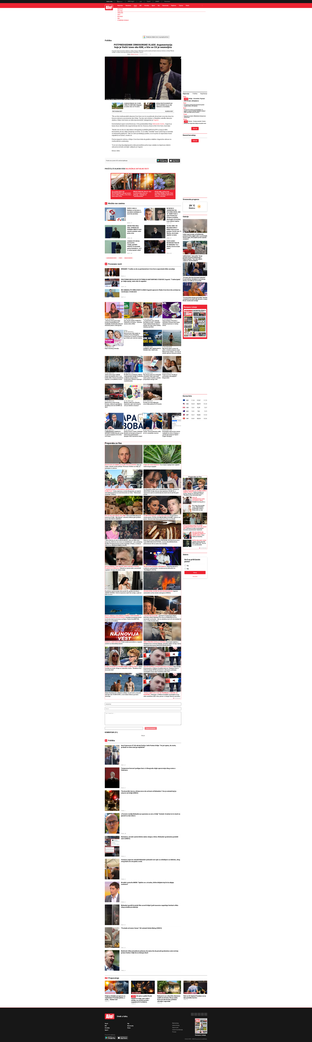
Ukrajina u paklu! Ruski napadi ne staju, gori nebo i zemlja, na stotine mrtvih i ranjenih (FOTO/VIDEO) (141, 999)
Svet (118, 14)
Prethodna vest (117, 111)
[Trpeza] (148, 1)
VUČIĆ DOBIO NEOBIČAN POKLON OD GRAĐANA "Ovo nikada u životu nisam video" (173, 244)
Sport (153, 5)
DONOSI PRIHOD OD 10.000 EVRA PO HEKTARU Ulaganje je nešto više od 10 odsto (133, 105)
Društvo (120, 9)
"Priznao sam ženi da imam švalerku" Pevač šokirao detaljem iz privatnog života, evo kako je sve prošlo (194, 279)
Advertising (175, 1025)
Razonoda (165, 5)
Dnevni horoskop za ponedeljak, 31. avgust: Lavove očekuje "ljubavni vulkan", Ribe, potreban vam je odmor (195, 111)
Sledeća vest (169, 111)
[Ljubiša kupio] (195, 247)
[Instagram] (195, 1014)
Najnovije (120, 5)
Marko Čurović (134, 54)
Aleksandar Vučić (111, 258)
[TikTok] (199, 1014)
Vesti (135, 5)
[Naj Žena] (140, 1)
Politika (120, 11)
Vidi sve (195, 128)
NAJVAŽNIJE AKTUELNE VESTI (137, 169)
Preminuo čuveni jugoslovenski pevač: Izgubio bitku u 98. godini (194, 105)
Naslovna (128, 5)
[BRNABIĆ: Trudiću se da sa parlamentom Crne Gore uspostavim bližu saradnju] (112, 272)
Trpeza (181, 5)
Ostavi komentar (150, 728)
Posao (174, 1032)
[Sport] (157, 1)
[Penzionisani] (167, 1)
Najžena (173, 5)
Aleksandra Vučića (159, 124)
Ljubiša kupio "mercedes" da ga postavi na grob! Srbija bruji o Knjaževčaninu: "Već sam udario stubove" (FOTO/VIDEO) (192, 258)
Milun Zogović (128, 258)
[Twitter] (205, 1014)
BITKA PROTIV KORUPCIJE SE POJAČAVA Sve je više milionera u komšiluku (164, 105)
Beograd (120, 16)
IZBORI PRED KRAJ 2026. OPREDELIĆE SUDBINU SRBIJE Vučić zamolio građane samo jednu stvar (134, 229)
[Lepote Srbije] (131, 1)
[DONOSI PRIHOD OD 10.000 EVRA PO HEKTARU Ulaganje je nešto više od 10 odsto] (117, 106)
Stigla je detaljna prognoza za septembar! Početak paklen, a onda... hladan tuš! (115, 997)
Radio (187, 5)
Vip (159, 5)
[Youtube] (202, 1014)
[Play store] (162, 160)
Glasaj (195, 572)
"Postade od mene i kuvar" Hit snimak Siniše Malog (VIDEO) (141, 928)
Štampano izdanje (123, 20)
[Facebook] (192, 1014)
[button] (153, 54)
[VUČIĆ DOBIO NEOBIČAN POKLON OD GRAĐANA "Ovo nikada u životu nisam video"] (154, 247)
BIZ (141, 5)
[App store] (174, 160)
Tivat (120, 258)
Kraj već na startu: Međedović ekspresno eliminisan (195, 116)
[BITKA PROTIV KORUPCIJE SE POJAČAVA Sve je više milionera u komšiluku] (149, 106)
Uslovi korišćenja (177, 1029)
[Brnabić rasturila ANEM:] (112, 892)
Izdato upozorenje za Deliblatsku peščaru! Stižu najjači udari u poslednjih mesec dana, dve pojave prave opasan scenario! (195, 237)
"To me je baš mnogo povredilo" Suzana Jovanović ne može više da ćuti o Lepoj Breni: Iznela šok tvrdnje (195, 299)
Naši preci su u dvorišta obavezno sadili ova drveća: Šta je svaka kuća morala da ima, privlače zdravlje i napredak (168, 998)
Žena (128, 1028)
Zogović (156, 120)
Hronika (146, 5)
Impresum (175, 1027)
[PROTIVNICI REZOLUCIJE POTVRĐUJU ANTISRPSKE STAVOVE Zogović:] (112, 283)
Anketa (185, 555)
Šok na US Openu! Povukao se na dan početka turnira (194, 997)
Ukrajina (120, 12)
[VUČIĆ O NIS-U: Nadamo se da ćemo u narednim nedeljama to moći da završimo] (115, 214)
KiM (118, 18)
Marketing (175, 1023)
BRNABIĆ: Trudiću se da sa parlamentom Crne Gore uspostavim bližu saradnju (148, 269)
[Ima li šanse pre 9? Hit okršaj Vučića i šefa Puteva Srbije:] (112, 755)
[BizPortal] (119, 1)
